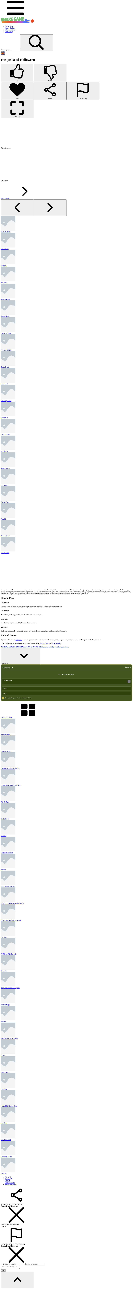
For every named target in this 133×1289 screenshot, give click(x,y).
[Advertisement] (63, 132)
